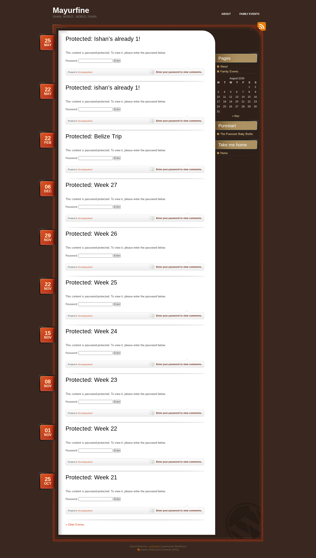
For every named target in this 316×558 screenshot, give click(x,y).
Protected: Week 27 (91, 185)
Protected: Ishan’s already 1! (103, 39)
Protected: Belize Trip (94, 136)
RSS (260, 28)
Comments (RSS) (169, 549)
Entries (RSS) (148, 549)
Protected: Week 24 (91, 331)
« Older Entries (75, 524)
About (224, 66)
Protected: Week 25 (91, 282)
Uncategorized (85, 72)
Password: (72, 60)
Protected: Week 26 (91, 234)
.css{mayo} (154, 546)
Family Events (229, 71)
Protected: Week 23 (91, 380)
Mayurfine (71, 10)
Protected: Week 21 (91, 477)
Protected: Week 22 (91, 428)
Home (224, 153)
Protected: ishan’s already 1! (103, 87)
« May (235, 116)
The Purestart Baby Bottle (236, 134)
